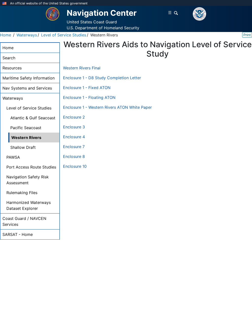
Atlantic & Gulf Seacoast (32, 117)
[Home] (52, 13)
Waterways (26, 34)
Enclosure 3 (74, 126)
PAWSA (13, 157)
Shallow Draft (23, 147)
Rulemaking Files (21, 192)
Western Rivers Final (81, 67)
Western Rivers (26, 137)
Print (247, 35)
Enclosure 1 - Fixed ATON (86, 87)
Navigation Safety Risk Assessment (27, 179)
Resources (12, 67)
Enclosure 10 (75, 166)
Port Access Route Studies (31, 167)
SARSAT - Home (17, 234)
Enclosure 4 (74, 136)
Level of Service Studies (63, 34)
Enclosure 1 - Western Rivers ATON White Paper (107, 107)
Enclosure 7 (74, 146)
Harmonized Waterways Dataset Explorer (28, 205)
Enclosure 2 (74, 117)
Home (5, 34)
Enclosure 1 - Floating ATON (89, 97)
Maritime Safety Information (28, 78)
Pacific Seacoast (25, 127)
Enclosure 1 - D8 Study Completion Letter (102, 77)
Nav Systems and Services (27, 88)
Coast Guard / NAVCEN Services (24, 221)
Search (8, 57)
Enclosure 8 (74, 156)
